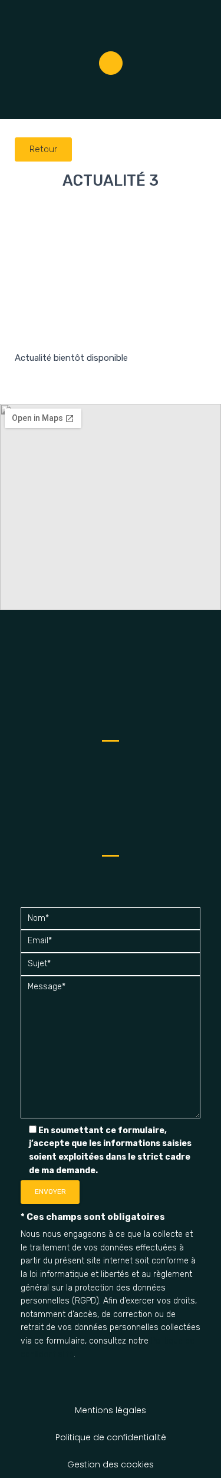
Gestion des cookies (110, 1464)
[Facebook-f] (111, 63)
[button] (209, 101)
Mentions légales (110, 1410)
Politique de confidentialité (110, 1437)
